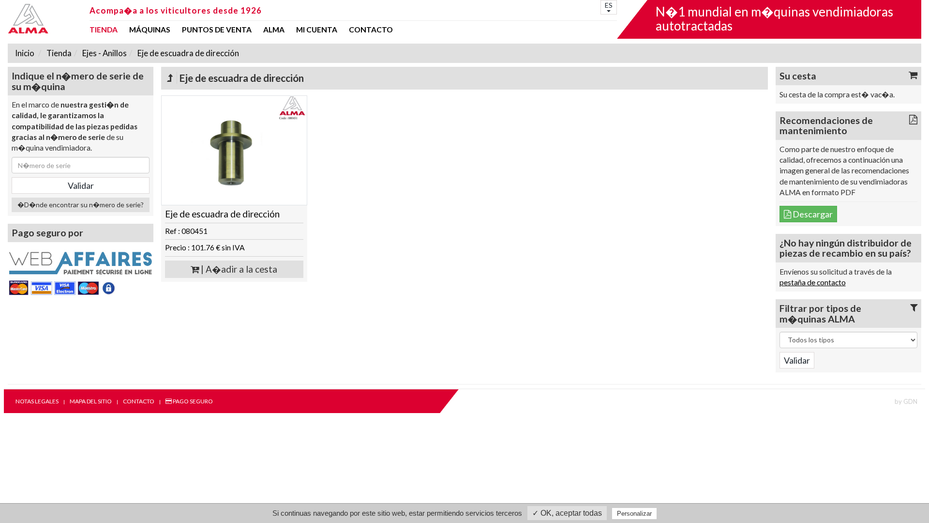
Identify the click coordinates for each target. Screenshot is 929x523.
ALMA (274, 30)
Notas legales (37, 401)
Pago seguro (192, 401)
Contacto (371, 30)
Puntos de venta (217, 30)
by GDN (906, 401)
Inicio (24, 53)
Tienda (104, 30)
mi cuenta (316, 30)
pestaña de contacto (812, 282)
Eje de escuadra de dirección (187, 53)
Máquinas (149, 30)
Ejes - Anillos (104, 53)
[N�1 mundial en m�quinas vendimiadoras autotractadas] (46, 18)
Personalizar (634, 513)
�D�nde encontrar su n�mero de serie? (80, 204)
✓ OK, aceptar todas (567, 513)
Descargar (812, 214)
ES (609, 5)
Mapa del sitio (91, 401)
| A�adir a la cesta (238, 269)
